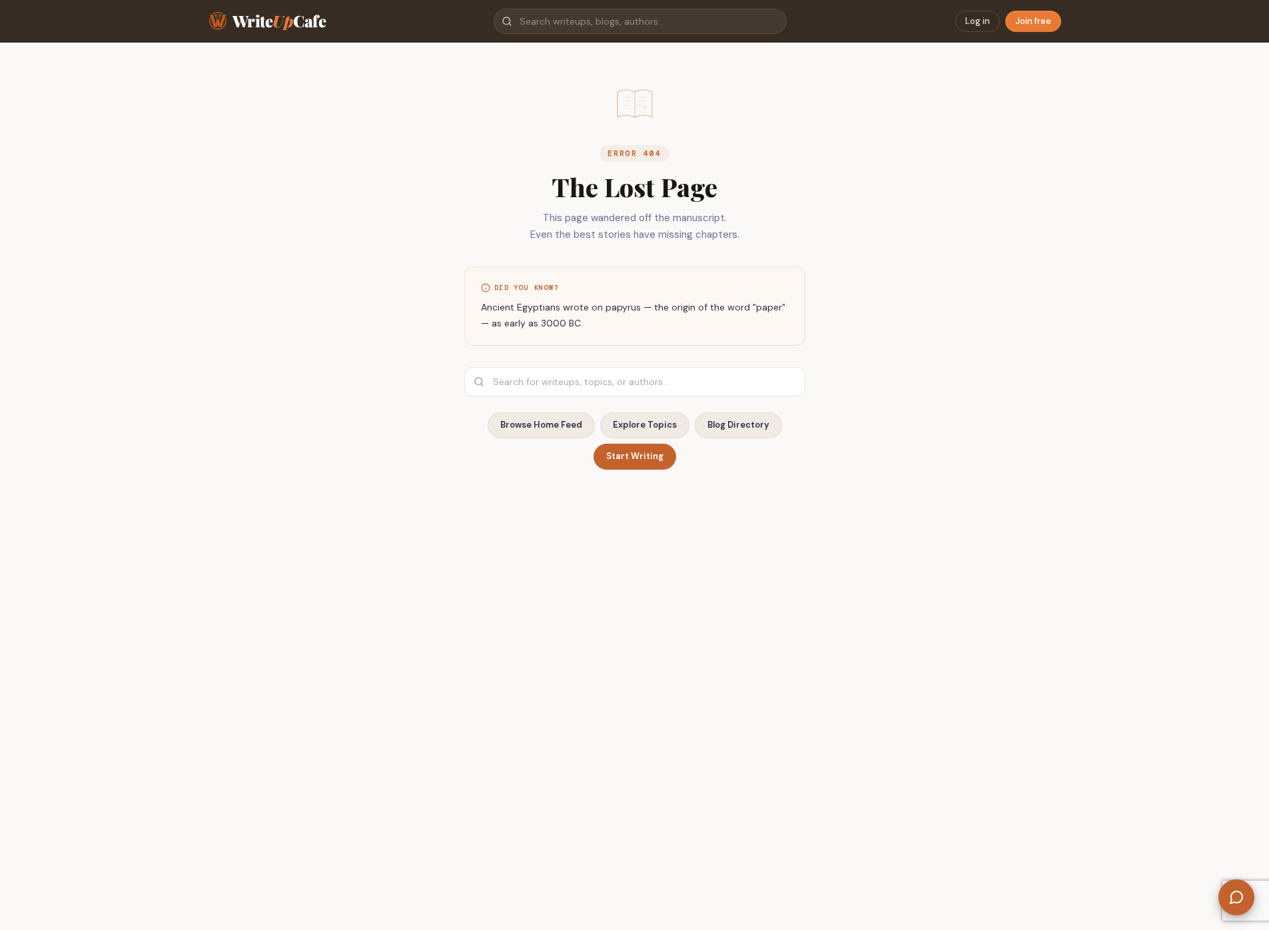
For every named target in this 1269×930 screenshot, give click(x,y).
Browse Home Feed (541, 424)
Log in (977, 21)
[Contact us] (1236, 897)
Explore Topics (645, 424)
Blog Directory (738, 424)
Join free (1033, 21)
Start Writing (634, 456)
